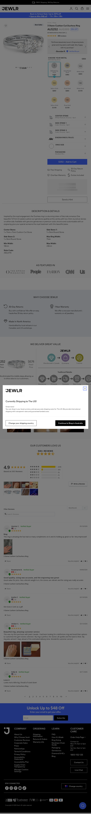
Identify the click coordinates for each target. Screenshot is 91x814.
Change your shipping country (21, 423)
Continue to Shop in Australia (70, 423)
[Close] (85, 388)
